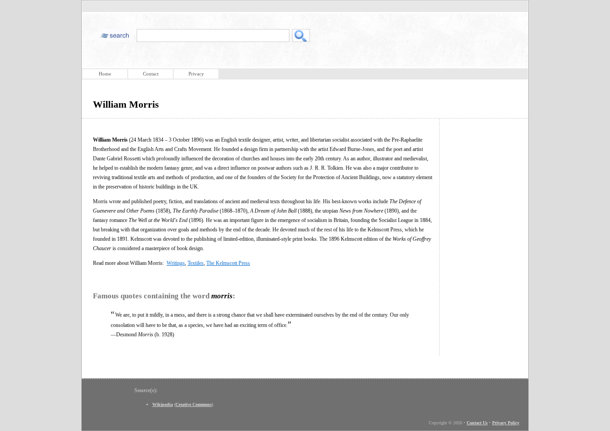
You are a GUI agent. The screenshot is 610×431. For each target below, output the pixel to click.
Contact (151, 73)
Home (105, 73)
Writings (176, 263)
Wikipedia (162, 404)
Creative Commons (193, 404)
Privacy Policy (505, 422)
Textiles (196, 263)
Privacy (196, 73)
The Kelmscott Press (228, 263)
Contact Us (477, 422)
